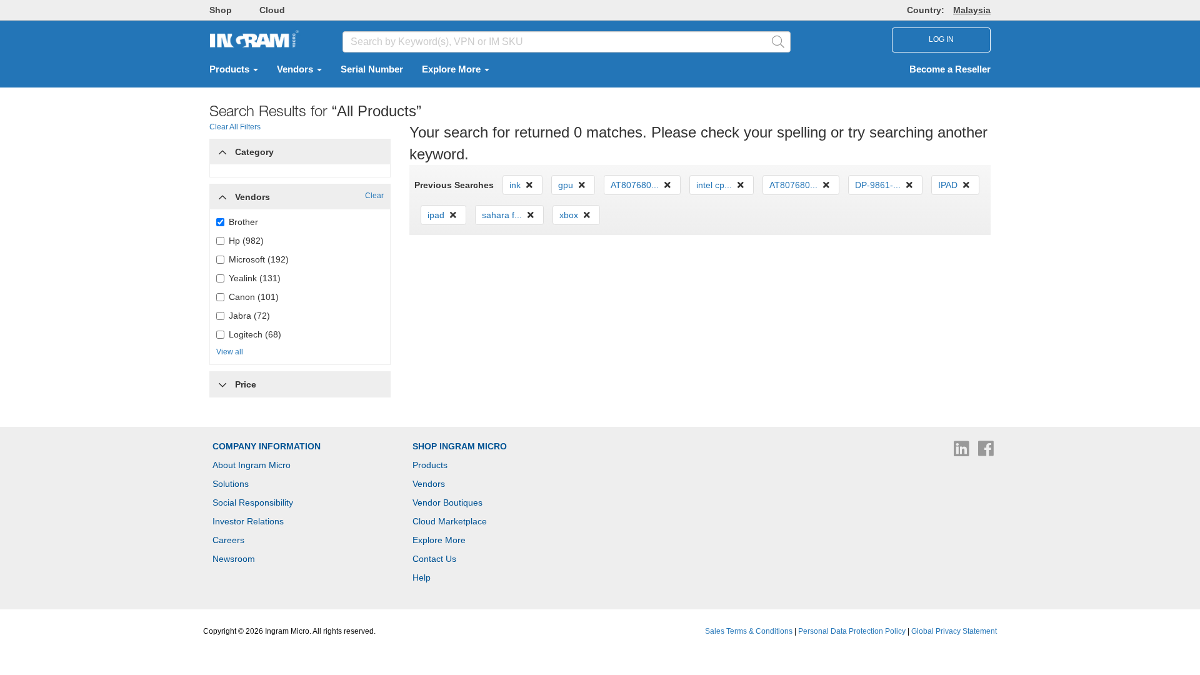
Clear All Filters (235, 126)
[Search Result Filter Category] (222, 149)
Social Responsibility (252, 503)
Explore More (452, 69)
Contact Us (434, 559)
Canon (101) (254, 297)
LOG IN (941, 39)
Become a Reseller (950, 69)
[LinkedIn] (963, 452)
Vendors (296, 69)
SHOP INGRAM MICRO (459, 446)
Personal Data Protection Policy (852, 631)
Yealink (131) (255, 278)
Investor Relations (248, 521)
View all (229, 352)
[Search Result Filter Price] (222, 384)
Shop (220, 10)
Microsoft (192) (259, 259)
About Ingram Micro (251, 465)
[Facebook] (986, 452)
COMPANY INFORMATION (266, 446)
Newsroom (233, 559)
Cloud (272, 10)
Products (230, 69)
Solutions (230, 484)
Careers (228, 540)
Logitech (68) (255, 334)
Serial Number (372, 69)
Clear (374, 195)
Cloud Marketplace (449, 521)
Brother (243, 222)
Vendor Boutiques (447, 503)
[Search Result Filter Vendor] (222, 194)
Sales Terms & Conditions (748, 631)
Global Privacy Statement (954, 631)
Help (421, 577)
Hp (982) (246, 241)
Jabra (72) (249, 316)
